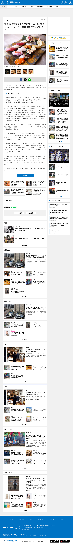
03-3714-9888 (15, 87)
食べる (17, 6)
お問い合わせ (41, 527)
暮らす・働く (40, 6)
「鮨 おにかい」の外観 (13, 93)
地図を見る (25, 175)
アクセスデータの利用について (29, 527)
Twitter (65, 2)
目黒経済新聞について (28, 525)
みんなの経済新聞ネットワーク (10, 541)
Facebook (62, 2)
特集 (57, 6)
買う (32, 6)
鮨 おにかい (9, 200)
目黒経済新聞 (13, 2)
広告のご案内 (26, 529)
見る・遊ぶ (24, 6)
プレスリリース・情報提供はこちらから (46, 525)
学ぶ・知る (49, 6)
